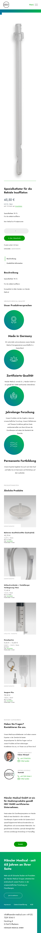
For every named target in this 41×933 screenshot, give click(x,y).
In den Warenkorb (14, 238)
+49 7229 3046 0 (25, 776)
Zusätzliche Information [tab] (14, 263)
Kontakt (20, 844)
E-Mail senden (25, 761)
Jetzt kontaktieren (13, 895)
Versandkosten (18, 206)
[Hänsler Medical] (6, 5)
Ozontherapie (15, 249)
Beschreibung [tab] (11, 259)
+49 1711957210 (25, 758)
